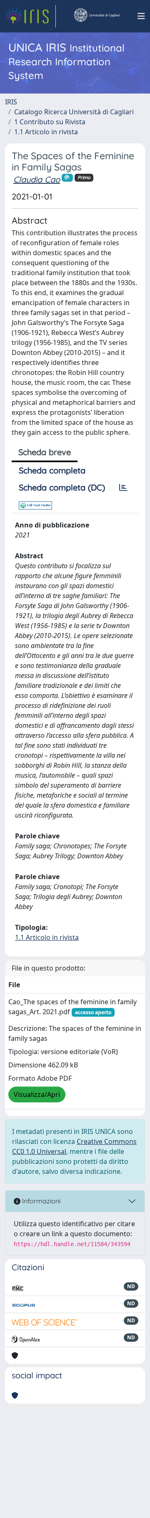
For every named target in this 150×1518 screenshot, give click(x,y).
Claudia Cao (36, 179)
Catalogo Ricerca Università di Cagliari (74, 111)
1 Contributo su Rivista (49, 121)
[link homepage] (30, 16)
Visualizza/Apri (37, 1094)
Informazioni (40, 1201)
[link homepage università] (96, 16)
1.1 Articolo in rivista (46, 131)
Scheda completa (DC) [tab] (62, 487)
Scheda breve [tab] (44, 452)
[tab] (123, 487)
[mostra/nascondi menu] (141, 16)
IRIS (11, 101)
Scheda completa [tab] (52, 470)
